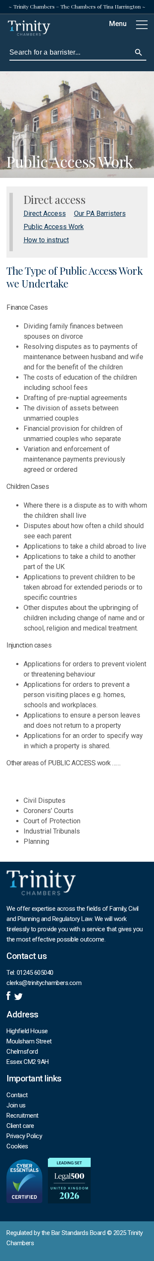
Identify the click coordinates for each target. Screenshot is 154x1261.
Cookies (17, 1146)
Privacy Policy (24, 1136)
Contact (17, 1095)
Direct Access (45, 213)
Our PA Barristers (100, 213)
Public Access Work (54, 227)
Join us (16, 1105)
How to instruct (46, 240)
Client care (20, 1126)
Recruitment (22, 1115)
